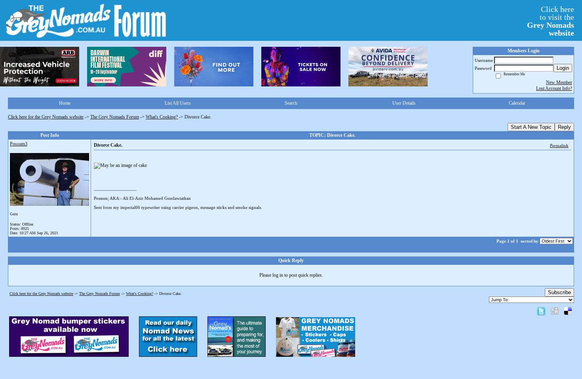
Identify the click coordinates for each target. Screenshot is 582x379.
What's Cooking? (162, 117)
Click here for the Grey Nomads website (46, 117)
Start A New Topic (531, 127)
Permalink (559, 145)
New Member (559, 82)
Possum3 (18, 144)
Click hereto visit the (550, 21)
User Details (404, 103)
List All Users (178, 103)
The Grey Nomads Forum (114, 117)
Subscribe (559, 292)
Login (563, 68)
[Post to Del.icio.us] (568, 311)
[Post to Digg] (555, 311)
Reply (564, 127)
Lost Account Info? (554, 88)
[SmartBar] (39, 66)
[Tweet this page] (541, 311)
